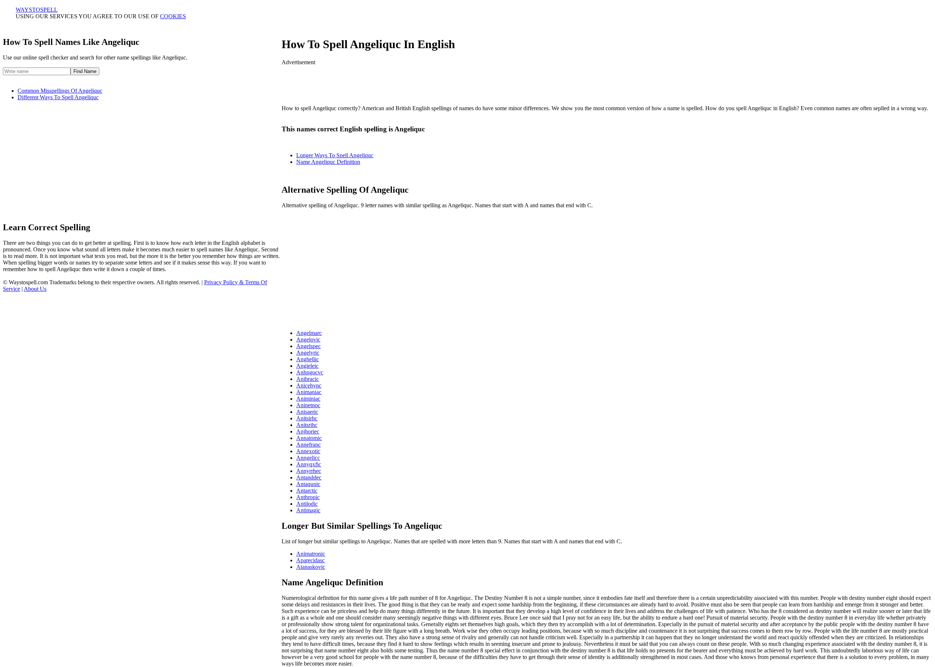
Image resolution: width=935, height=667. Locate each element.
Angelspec (308, 346)
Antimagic (308, 510)
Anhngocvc (309, 372)
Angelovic (308, 339)
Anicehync (308, 385)
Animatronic (310, 554)
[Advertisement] (607, 82)
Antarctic (306, 490)
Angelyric (307, 353)
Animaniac (308, 392)
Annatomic (309, 438)
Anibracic (307, 379)
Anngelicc (308, 458)
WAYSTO (37, 10)
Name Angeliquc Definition (328, 162)
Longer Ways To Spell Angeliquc (334, 155)
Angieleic (307, 366)
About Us (35, 289)
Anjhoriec (307, 431)
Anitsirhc (306, 418)
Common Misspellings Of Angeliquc (60, 91)
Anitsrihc (306, 425)
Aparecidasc (310, 560)
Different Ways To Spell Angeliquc (58, 97)
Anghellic (307, 359)
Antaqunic (308, 484)
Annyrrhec (308, 471)
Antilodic (307, 504)
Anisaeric (307, 412)
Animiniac (308, 399)
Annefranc (308, 445)
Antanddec (308, 477)
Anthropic (308, 497)
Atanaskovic (310, 567)
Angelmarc (309, 333)
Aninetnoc (308, 405)
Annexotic (308, 451)
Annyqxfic (308, 464)
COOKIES (173, 16)
